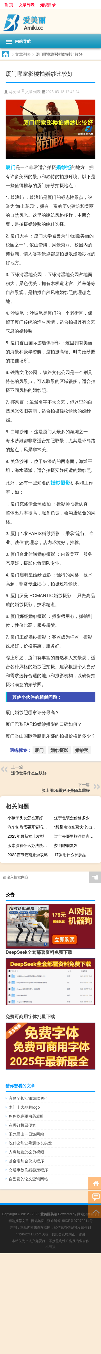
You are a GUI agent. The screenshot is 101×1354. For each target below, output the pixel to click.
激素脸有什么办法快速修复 (30, 845)
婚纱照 (63, 167)
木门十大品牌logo (24, 1107)
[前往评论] (94, 1197)
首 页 (8, 4)
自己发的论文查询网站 (28, 1178)
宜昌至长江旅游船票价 (28, 1098)
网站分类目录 (87, 1213)
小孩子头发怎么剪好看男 (29, 817)
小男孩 (50, 1246)
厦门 (11, 167)
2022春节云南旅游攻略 (28, 854)
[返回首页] (94, 1183)
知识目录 (48, 4)
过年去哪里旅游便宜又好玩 (77, 836)
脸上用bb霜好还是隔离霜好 (66, 790)
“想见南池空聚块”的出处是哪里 (77, 827)
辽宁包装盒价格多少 (71, 817)
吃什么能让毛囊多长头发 (30, 1143)
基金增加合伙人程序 (26, 1161)
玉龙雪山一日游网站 (26, 1134)
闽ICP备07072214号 (77, 1220)
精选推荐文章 (18, 1220)
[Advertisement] (50, 1303)
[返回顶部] (94, 1211)
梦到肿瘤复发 (66, 845)
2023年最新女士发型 (26, 836)
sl (18, 92)
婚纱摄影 (60, 482)
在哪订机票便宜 (22, 1125)
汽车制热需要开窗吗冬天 (29, 827)
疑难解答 (54, 1220)
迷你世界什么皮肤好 (29, 773)
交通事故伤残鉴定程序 (28, 1169)
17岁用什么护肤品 (70, 854)
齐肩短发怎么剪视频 (26, 1152)
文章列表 (27, 4)
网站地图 (38, 1220)
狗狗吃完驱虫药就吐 (26, 1116)
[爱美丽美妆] (50, 21)
